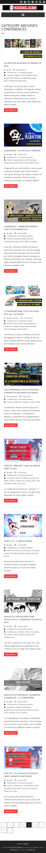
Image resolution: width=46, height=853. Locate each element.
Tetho (34, 481)
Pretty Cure (20, 481)
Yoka (23, 483)
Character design (19, 239)
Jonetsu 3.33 (8, 553)
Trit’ (10, 70)
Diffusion (25, 402)
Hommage (33, 160)
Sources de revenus (30, 788)
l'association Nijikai (15, 847)
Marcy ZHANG (9, 81)
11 (4, 830)
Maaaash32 (13, 396)
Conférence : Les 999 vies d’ (22, 150)
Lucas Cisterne (21, 713)
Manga (33, 78)
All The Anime (12, 324)
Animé (9, 239)
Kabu (11, 154)
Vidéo (14, 483)
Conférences (12, 73)
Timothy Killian (22, 329)
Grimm (35, 847)
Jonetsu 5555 (9, 78)
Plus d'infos (10, 110)
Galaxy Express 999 (20, 160)
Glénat (23, 75)
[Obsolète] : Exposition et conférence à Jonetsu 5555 (23, 619)
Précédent (4, 825)
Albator (10, 160)
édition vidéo (25, 326)
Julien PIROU (19, 163)
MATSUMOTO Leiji (31, 163)
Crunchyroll (27, 786)
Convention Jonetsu (25, 73)
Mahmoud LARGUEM (22, 78)
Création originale (14, 75)
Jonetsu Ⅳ (35, 478)
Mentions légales (23, 844)
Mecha (16, 553)
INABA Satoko (32, 75)
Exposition (35, 632)
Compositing (26, 707)
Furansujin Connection (31, 550)
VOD (19, 483)
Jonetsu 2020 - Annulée (16, 635)
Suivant (10, 830)
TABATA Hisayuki (30, 241)
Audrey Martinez (30, 324)
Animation (11, 478)
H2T (5, 635)
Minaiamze (14, 850)
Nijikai (6, 481)
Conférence (8, 326)
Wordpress (31, 850)
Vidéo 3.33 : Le (18, 541)
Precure (12, 481)
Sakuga (28, 481)
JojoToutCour (14, 318)
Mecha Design (25, 553)
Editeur (16, 326)
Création (21, 632)
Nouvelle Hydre (21, 81)
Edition (27, 632)
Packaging (12, 329)
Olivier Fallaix (16, 788)
